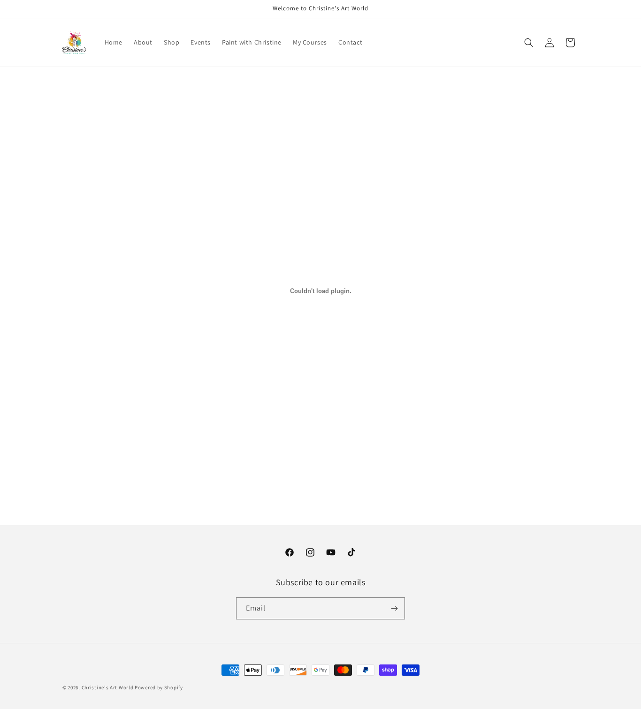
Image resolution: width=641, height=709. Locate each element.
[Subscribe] (394, 608)
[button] (529, 42)
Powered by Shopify (159, 687)
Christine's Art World (108, 687)
